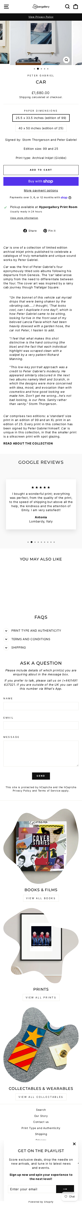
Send (41, 775)
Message (11, 737)
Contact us (41, 1121)
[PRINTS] (41, 945)
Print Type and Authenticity (41, 1128)
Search (41, 1109)
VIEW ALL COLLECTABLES (41, 1096)
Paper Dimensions (41, 110)
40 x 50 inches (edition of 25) (41, 128)
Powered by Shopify (41, 1201)
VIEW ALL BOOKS (41, 898)
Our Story (41, 1115)
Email (8, 717)
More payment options (41, 190)
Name (8, 698)
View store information (24, 218)
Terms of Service (49, 790)
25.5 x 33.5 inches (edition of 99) (41, 118)
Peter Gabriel (41, 75)
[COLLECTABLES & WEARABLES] (41, 1044)
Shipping (25, 97)
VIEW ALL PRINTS (41, 997)
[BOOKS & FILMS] (41, 846)
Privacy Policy (22, 790)
